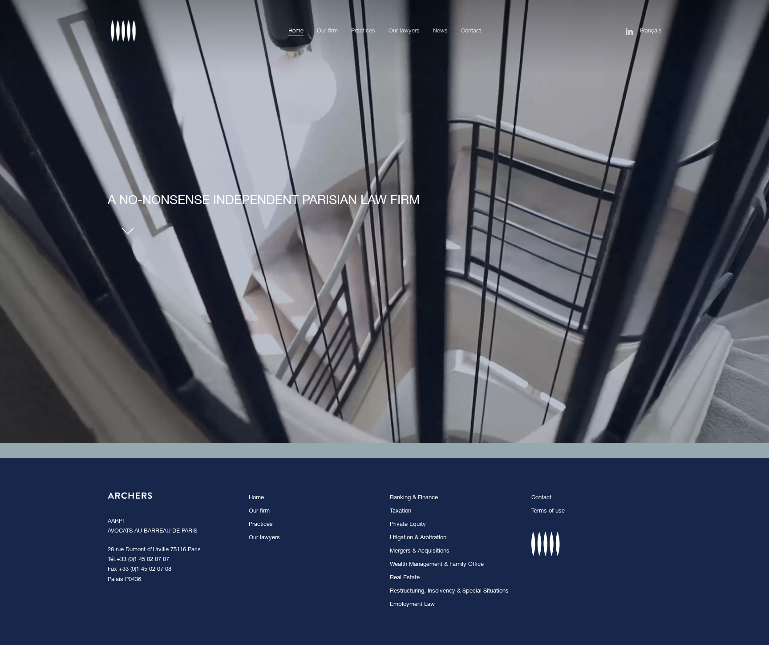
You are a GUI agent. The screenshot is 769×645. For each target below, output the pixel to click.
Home (256, 498)
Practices (261, 525)
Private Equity (408, 525)
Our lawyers (264, 538)
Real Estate (405, 578)
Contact (541, 498)
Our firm (259, 511)
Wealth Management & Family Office (437, 565)
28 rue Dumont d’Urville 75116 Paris (154, 550)
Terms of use (548, 511)
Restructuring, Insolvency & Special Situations (449, 591)
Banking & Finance (414, 498)
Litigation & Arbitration (418, 538)
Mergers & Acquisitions (419, 551)
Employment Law (412, 605)
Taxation (400, 511)
